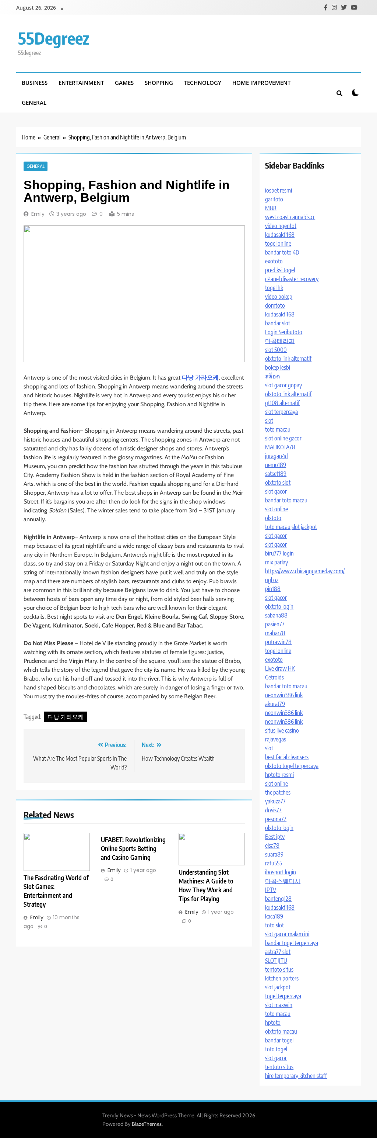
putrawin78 (278, 642)
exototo (274, 261)
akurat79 (275, 704)
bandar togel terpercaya (291, 943)
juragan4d (276, 456)
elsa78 (272, 845)
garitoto (274, 199)
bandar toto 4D (282, 252)
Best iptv (275, 836)
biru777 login (279, 553)
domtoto (275, 305)
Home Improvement (261, 82)
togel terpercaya (283, 996)
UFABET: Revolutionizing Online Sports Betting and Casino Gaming (133, 848)
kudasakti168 (280, 234)
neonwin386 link (284, 695)
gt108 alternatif (282, 403)
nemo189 (275, 464)
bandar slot (277, 323)
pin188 (273, 588)
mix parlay (276, 562)
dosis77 (273, 810)
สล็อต (272, 376)
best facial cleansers (287, 757)
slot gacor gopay (283, 385)
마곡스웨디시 (282, 881)
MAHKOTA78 (280, 447)
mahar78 (275, 633)
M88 (270, 208)
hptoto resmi (279, 774)
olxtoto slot (277, 482)
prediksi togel (280, 270)
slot (269, 420)
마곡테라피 (280, 341)
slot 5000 (276, 349)
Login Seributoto (283, 332)
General (34, 102)
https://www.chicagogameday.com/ (305, 571)
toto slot (274, 925)
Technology (202, 82)
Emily (38, 214)
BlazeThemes (147, 1124)
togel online (278, 243)
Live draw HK (280, 668)
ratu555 (273, 863)
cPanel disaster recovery (291, 279)
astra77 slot (277, 951)
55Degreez (53, 38)
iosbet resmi (278, 190)
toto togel (276, 1049)
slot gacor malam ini (287, 934)
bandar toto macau (286, 500)
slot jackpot (304, 526)
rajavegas (275, 739)
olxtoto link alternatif (288, 358)
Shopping (159, 82)
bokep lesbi (277, 367)
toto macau (277, 429)
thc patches (277, 792)
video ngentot (280, 225)
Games (124, 82)
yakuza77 (275, 801)
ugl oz (271, 580)
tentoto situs (279, 969)
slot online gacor (283, 438)
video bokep (278, 296)
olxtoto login (279, 606)
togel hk (274, 287)
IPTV (270, 889)
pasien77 (275, 624)
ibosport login (280, 872)
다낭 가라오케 (65, 716)
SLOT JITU (276, 960)
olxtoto (273, 518)
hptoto (273, 1022)
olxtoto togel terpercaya (291, 765)
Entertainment (81, 82)
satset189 (275, 473)
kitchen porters (282, 978)
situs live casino (282, 730)
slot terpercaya (281, 411)
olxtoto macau (281, 1031)
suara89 (274, 854)
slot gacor (276, 491)
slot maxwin (278, 1005)
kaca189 (274, 916)
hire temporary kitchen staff (296, 1075)
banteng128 (278, 898)
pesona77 (275, 819)
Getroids (274, 677)
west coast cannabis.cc (290, 217)
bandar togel (279, 1040)
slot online (276, 509)
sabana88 (276, 615)
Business (34, 82)
